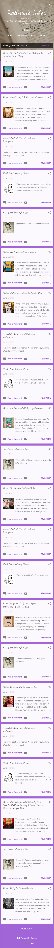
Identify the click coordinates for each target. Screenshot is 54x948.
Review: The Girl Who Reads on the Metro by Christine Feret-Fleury (23, 55)
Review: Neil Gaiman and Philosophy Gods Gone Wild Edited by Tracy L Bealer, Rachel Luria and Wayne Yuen (23, 805)
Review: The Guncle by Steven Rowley (19, 251)
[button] (49, 54)
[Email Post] (25, 88)
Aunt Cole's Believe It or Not (15, 212)
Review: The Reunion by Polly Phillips (19, 488)
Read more (46, 87)
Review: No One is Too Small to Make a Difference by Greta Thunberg (20, 605)
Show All (46, 45)
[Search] (50, 5)
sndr (32, 943)
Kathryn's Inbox (27, 12)
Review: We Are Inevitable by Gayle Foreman (23, 408)
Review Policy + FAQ (26, 35)
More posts (27, 929)
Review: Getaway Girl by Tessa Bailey (19, 686)
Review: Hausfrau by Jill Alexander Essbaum (23, 97)
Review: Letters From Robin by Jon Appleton (22, 292)
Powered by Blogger (28, 938)
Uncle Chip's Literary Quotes (16, 173)
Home (10, 35)
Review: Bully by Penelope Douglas (18, 888)
